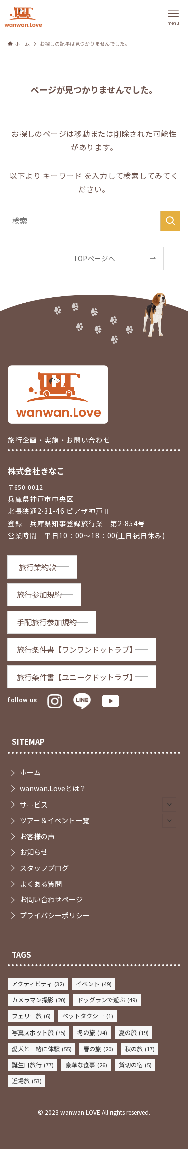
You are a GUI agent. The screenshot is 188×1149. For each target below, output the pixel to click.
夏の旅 (134, 1032)
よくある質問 (41, 884)
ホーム (30, 772)
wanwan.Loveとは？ (53, 788)
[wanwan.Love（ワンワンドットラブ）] (23, 17)
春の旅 (98, 1048)
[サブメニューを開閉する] (169, 804)
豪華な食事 (86, 1064)
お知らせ (34, 852)
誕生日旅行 (33, 1064)
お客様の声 (37, 836)
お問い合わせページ (51, 899)
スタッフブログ (44, 868)
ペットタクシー (87, 1015)
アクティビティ (38, 983)
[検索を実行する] (170, 221)
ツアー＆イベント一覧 (54, 820)
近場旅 (27, 1080)
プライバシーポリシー (55, 915)
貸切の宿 (135, 1064)
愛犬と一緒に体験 (42, 1048)
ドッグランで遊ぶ (107, 999)
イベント (94, 983)
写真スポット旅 (39, 1032)
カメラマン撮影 (39, 999)
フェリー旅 (31, 1015)
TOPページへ (94, 258)
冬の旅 (92, 1032)
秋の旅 (140, 1048)
